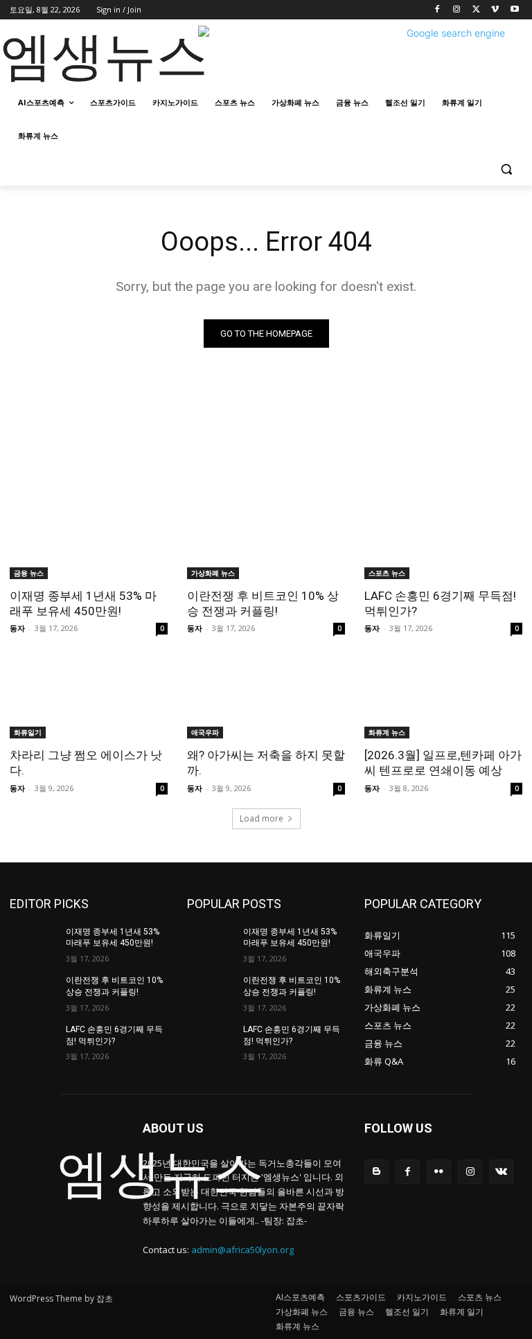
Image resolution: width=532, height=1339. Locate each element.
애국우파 (205, 732)
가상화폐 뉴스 (213, 573)
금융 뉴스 (29, 573)
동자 (17, 628)
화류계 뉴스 (387, 732)
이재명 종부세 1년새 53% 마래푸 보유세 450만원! (83, 603)
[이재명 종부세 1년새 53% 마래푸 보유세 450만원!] (89, 539)
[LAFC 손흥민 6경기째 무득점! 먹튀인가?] (443, 539)
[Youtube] (514, 10)
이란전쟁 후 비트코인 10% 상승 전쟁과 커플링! (263, 603)
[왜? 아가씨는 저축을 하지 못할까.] (266, 698)
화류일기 (28, 732)
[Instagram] (457, 10)
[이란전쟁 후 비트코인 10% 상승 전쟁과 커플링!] (266, 539)
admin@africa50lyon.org (242, 1249)
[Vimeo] (495, 10)
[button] (506, 169)
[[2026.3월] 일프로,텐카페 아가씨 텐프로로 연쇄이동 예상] (443, 698)
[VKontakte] (501, 1172)
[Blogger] (376, 1172)
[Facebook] (437, 10)
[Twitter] (476, 10)
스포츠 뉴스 (387, 573)
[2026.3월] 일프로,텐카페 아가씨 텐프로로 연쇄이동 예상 (443, 762)
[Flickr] (439, 1172)
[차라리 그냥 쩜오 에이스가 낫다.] (89, 698)
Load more (261, 818)
